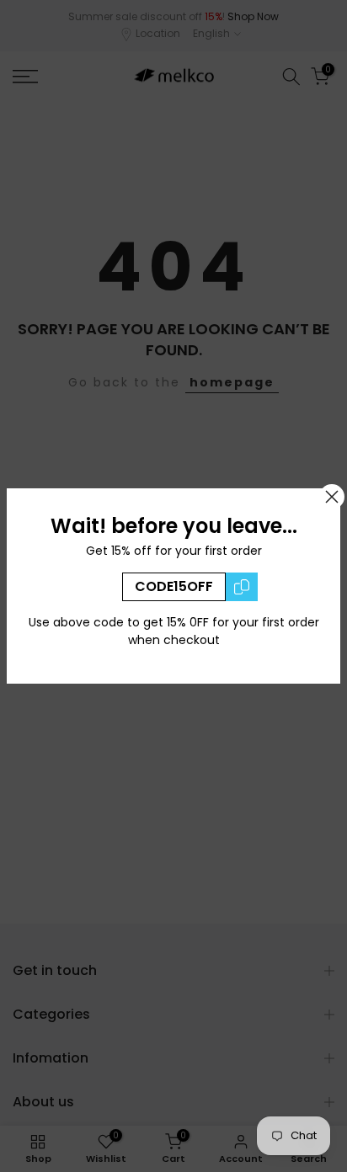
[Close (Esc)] (331, 496)
